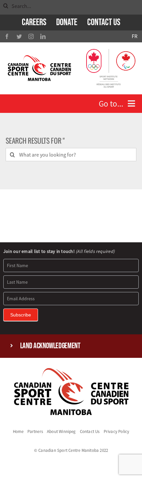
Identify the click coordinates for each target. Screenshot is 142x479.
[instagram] (31, 36)
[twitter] (19, 36)
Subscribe (20, 314)
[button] (71, 346)
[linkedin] (43, 36)
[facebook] (7, 36)
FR (134, 36)
